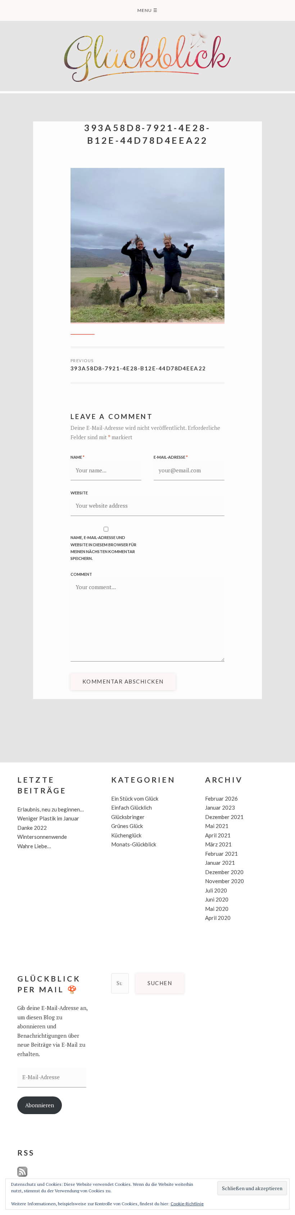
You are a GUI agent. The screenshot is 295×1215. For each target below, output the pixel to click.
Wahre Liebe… (34, 846)
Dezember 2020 (224, 872)
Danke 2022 (32, 827)
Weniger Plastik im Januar (48, 818)
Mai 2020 (216, 908)
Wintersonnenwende (42, 836)
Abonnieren (39, 1105)
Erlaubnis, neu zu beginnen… (50, 809)
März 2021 (218, 844)
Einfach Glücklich (131, 807)
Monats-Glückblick (133, 844)
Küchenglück (126, 835)
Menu (147, 10)
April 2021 (218, 835)
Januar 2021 (220, 862)
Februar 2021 (221, 853)
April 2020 (218, 917)
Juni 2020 (216, 899)
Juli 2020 (216, 890)
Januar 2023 (220, 807)
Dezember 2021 (224, 817)
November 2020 (224, 881)
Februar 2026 (221, 798)
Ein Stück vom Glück (134, 798)
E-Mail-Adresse (171, 457)
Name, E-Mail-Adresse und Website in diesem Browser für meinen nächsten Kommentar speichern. (103, 547)
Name (78, 457)
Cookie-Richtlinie (187, 1203)
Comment (81, 574)
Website (79, 492)
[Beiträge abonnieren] (22, 1175)
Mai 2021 (216, 826)
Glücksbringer (128, 817)
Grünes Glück (127, 826)
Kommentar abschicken (123, 681)
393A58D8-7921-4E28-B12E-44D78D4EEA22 (138, 368)
